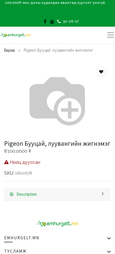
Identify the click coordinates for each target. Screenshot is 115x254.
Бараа (9, 50)
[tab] (57, 194)
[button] (101, 71)
